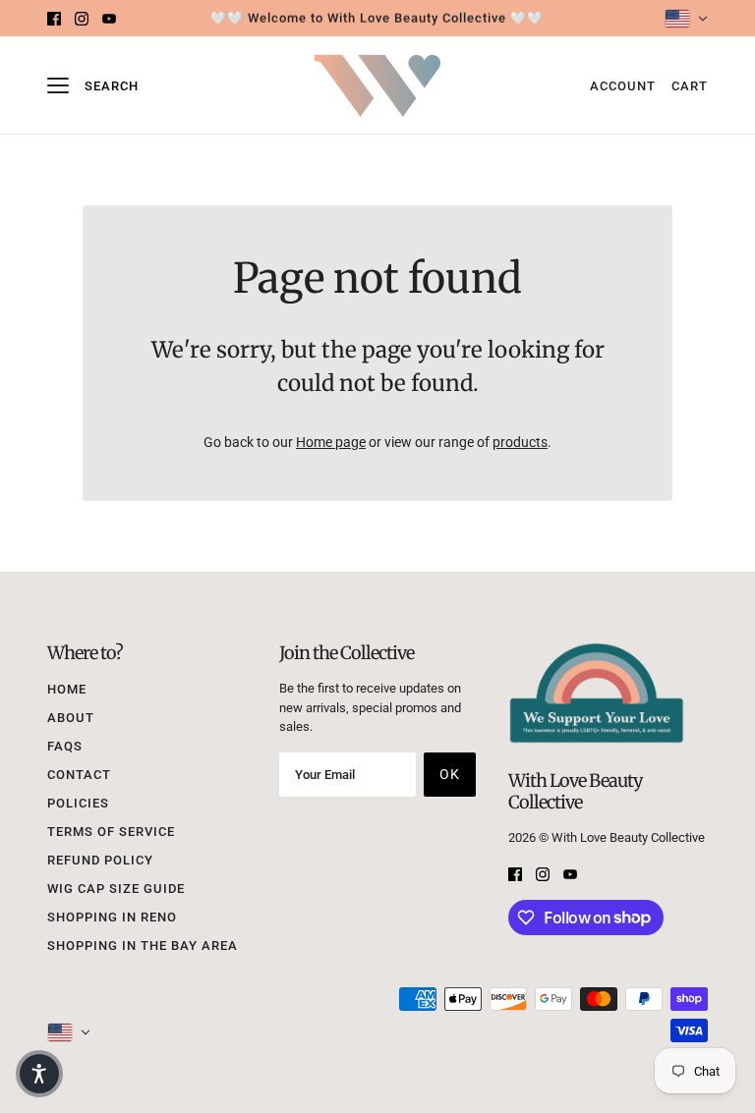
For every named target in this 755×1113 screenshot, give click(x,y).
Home (67, 689)
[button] (39, 1073)
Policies (78, 803)
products (520, 442)
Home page (331, 442)
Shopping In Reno (112, 917)
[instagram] (81, 18)
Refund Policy (100, 860)
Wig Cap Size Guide (116, 888)
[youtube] (109, 18)
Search (112, 86)
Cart (689, 86)
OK (449, 774)
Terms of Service (111, 831)
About (70, 717)
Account (623, 86)
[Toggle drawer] (58, 85)
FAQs (65, 746)
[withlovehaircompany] (377, 86)
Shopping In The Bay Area (142, 945)
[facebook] (54, 18)
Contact (79, 774)
